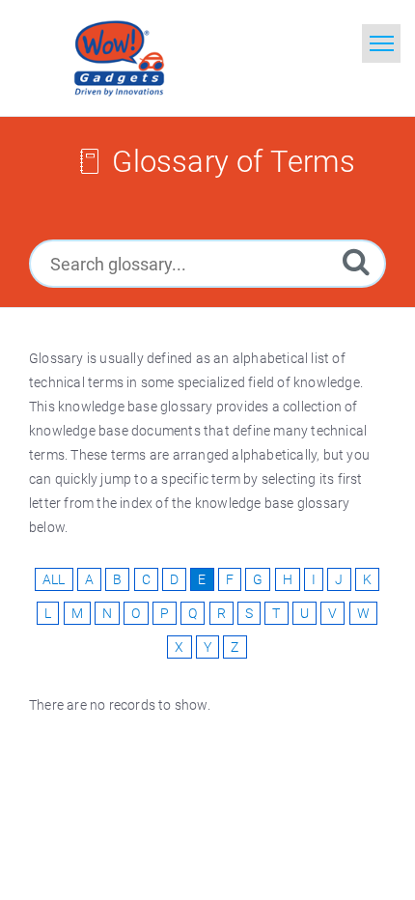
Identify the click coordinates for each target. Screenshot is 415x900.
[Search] (356, 261)
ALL (54, 579)
